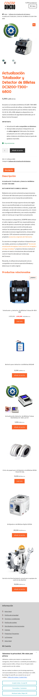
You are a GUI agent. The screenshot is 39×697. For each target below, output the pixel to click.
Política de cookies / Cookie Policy (17, 677)
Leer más (20, 321)
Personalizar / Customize (19, 688)
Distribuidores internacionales (14, 626)
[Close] (37, 652)
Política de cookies (11, 622)
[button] (33, 24)
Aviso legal (8, 611)
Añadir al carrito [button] (19, 375)
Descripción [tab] (9, 170)
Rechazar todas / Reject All (19, 693)
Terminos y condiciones (12, 619)
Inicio (5, 14)
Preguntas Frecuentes (12, 634)
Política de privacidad (11, 615)
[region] (19, 674)
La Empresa (8, 637)
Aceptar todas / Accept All (19, 683)
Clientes (7, 630)
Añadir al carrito (17, 150)
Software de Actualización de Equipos (19, 14)
